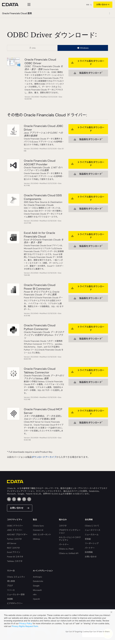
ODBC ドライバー (15, 525)
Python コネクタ (14, 539)
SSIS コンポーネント (42, 534)
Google (36, 585)
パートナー (64, 544)
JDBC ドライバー (14, 530)
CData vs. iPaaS (66, 549)
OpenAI (36, 599)
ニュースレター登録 (16, 594)
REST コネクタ (13, 548)
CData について (92, 525)
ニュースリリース (92, 530)
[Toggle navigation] (28, 4)
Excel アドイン (13, 552)
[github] (24, 499)
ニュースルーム (91, 534)
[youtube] (19, 499)
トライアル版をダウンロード (90, 63)
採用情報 (89, 552)
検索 (87, 5)
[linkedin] (9, 499)
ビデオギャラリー (15, 603)
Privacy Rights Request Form (25, 626)
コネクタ (63, 525)
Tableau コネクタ (14, 561)
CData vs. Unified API (68, 553)
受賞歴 (88, 539)
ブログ (10, 585)
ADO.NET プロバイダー (17, 534)
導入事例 (11, 581)
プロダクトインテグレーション (70, 531)
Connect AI (38, 530)
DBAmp (36, 539)
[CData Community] (29, 499)
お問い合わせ (101, 4)
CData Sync (38, 525)
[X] (14, 499)
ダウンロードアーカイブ (44, 457)
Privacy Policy (25, 623)
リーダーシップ (92, 543)
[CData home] (12, 4)
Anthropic (37, 577)
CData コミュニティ (16, 577)
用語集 (10, 599)
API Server (11, 543)
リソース (11, 590)
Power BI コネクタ (15, 556)
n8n (34, 594)
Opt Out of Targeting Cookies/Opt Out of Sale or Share (87, 631)
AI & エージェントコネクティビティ (70, 538)
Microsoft (37, 590)
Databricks (38, 581)
